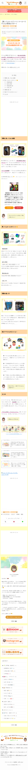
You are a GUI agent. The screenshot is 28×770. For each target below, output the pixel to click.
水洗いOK (9, 87)
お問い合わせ (20, 762)
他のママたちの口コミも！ (11, 92)
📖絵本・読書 (7, 701)
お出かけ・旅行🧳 (8, 679)
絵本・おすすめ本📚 (9, 707)
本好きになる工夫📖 (9, 704)
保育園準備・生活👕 (9, 668)
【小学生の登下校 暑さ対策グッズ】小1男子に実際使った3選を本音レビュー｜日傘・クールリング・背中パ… (17, 455)
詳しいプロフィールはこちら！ (14, 617)
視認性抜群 (9, 82)
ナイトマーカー (11, 63)
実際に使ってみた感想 (10, 78)
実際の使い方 (8, 89)
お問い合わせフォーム (21, 755)
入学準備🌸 (7, 673)
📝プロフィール (7, 710)
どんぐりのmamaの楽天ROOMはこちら (14, 433)
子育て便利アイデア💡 (9, 718)
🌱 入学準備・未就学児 (9, 665)
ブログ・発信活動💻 (9, 684)
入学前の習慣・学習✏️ (9, 671)
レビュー (13, 514)
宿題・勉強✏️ (7, 690)
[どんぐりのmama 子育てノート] (14, 3)
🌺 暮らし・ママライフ (9, 676)
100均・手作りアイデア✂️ (10, 715)
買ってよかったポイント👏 (11, 80)
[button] (5, 522)
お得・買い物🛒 (8, 682)
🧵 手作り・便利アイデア (10, 713)
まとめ (6, 94)
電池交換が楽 (10, 85)
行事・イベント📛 (8, 698)
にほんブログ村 (4, 474)
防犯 (22, 514)
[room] (14, 621)
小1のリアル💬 (8, 693)
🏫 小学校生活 (6, 26)
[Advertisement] (14, 117)
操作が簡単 (9, 84)
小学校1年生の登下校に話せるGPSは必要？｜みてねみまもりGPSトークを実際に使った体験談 (17, 444)
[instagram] (12, 621)
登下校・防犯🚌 (13, 26)
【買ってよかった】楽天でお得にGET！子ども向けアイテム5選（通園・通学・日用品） (17, 464)
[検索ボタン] (2, 3)
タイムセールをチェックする (14, 11)
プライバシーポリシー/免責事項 (11, 762)
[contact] (16, 621)
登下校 (18, 514)
